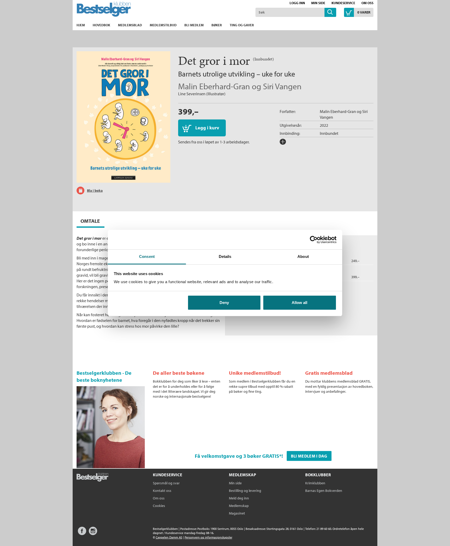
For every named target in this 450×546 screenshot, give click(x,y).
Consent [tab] (147, 256)
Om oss (367, 3)
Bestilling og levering (245, 490)
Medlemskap (239, 505)
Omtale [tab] (90, 221)
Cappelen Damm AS (169, 537)
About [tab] (303, 256)
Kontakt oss (162, 490)
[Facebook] (82, 533)
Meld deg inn (239, 498)
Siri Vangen (282, 86)
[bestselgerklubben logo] (92, 477)
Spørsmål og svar (166, 483)
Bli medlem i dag (309, 456)
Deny (224, 302)
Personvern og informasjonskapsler (208, 537)
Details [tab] (225, 256)
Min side (318, 3)
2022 (324, 125)
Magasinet (237, 513)
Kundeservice (343, 3)
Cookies (159, 505)
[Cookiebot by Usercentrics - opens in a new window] (313, 240)
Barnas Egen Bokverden (323, 490)
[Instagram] (93, 533)
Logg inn (297, 3)
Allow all (299, 302)
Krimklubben (315, 483)
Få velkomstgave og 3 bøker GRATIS (237, 456)
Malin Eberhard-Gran (214, 86)
